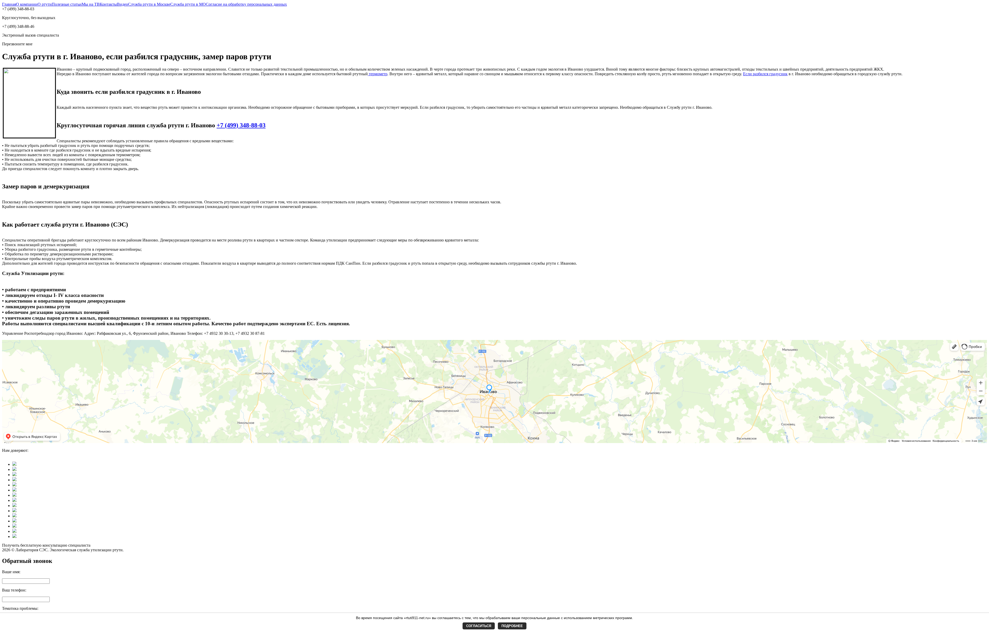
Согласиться (478, 626)
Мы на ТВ (91, 4)
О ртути (45, 4)
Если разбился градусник (765, 74)
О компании (27, 4)
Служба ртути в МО (188, 4)
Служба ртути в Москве (149, 4)
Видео (122, 4)
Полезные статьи (67, 4)
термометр (377, 74)
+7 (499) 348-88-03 (241, 125)
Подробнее (512, 626)
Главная (9, 4)
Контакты (108, 4)
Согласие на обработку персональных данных (246, 4)
